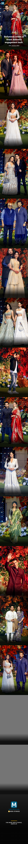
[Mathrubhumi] (13, 3)
